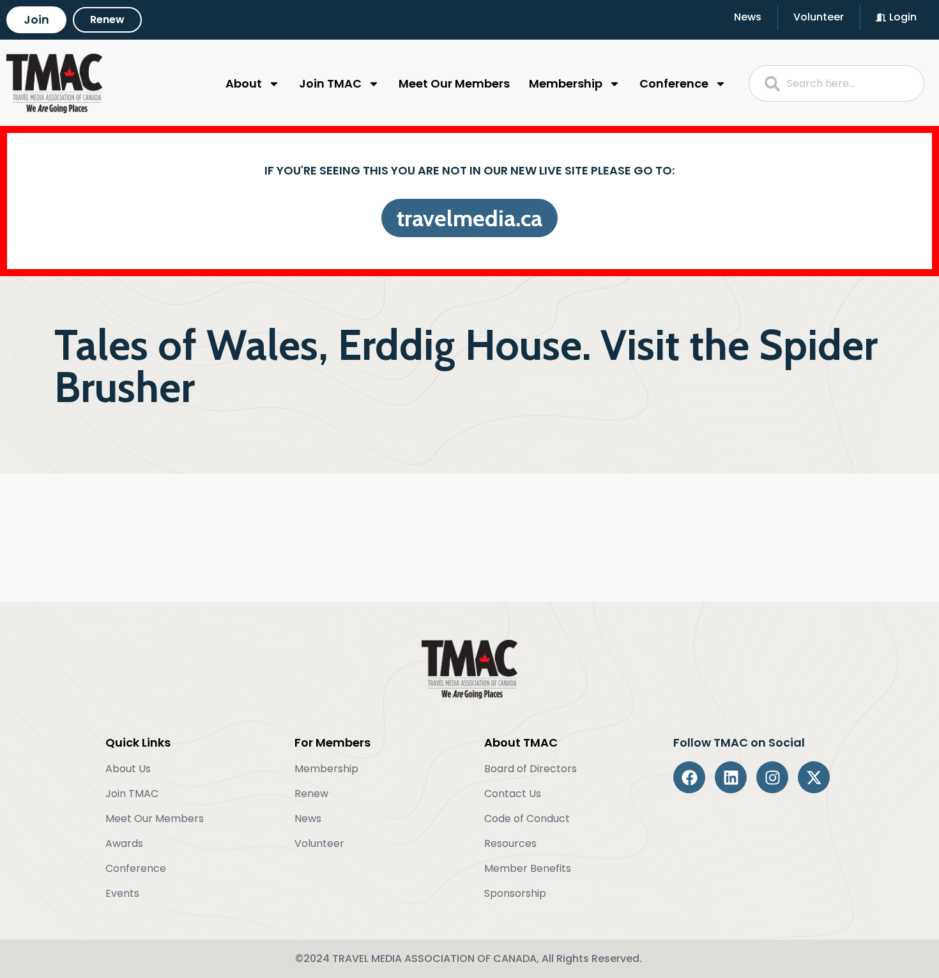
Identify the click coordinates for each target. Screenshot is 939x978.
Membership (565, 83)
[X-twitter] (814, 777)
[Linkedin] (731, 777)
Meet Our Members (454, 83)
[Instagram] (772, 777)
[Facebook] (689, 777)
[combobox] (837, 83)
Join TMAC (330, 83)
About (243, 83)
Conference (673, 83)
